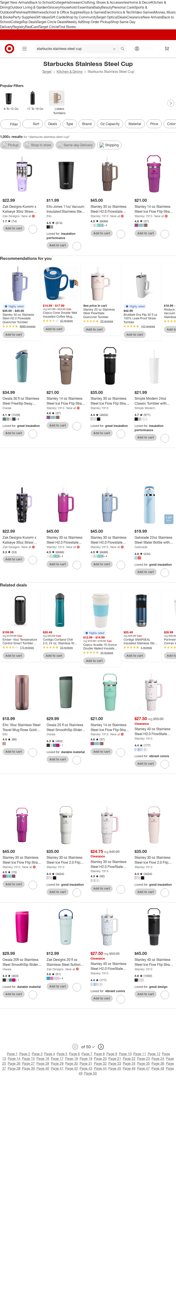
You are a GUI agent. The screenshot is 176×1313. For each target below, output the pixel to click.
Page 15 (28, 1058)
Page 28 (42, 1063)
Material (135, 124)
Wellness (38, 12)
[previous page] (75, 1046)
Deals (122, 17)
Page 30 (71, 1063)
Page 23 (143, 1058)
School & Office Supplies (64, 12)
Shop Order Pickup (96, 22)
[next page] (100, 1046)
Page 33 (114, 1063)
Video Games (143, 12)
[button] (14, 306)
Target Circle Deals (51, 22)
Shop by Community (80, 17)
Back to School (41, 2)
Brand (86, 124)
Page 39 (28, 1068)
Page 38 (14, 1068)
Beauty (106, 7)
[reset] (114, 49)
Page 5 (62, 1054)
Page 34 (129, 1063)
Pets (17, 12)
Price (154, 124)
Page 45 (114, 1068)
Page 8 (99, 1054)
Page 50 (90, 1073)
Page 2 (24, 1054)
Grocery (54, 7)
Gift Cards (57, 17)
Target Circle (48, 27)
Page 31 (86, 1063)
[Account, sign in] (145, 48)
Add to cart (13, 228)
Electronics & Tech (119, 12)
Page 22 (129, 1058)
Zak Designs (11, 216)
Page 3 (37, 1054)
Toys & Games (94, 12)
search (123, 49)
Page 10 (125, 1054)
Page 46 (129, 1068)
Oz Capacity (110, 124)
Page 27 (28, 1063)
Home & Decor (140, 2)
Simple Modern (145, 408)
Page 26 (14, 1063)
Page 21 (114, 1058)
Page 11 (139, 1054)
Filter (14, 124)
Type (69, 124)
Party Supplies (24, 17)
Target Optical (107, 17)
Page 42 (71, 1068)
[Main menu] (24, 48)
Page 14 (14, 1058)
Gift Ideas (42, 17)
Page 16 (42, 1058)
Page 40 (42, 1068)
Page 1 (12, 1054)
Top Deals (29, 22)
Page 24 (158, 1058)
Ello (49, 216)
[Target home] (9, 48)
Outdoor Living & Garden (29, 7)
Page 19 (86, 1058)
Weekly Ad (74, 22)
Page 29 (57, 1063)
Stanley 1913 (99, 216)
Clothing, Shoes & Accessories (105, 2)
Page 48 (158, 1068)
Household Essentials (76, 7)
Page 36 (158, 1063)
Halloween (73, 2)
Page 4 (49, 1054)
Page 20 (100, 1058)
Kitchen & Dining (69, 71)
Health (26, 12)
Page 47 (143, 1068)
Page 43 (86, 1068)
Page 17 (57, 1058)
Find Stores (67, 27)
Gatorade (141, 547)
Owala (7, 408)
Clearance (135, 17)
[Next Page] (170, 103)
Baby (97, 7)
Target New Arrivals (15, 2)
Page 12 (154, 1054)
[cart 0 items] (167, 48)
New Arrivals (152, 17)
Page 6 (74, 1054)
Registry (18, 27)
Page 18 (71, 1058)
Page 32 (100, 1063)
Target (47, 71)
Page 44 (100, 1068)
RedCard (32, 27)
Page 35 (143, 1063)
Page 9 (111, 1054)
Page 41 (57, 1068)
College (59, 2)
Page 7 (87, 1054)
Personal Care (123, 7)
